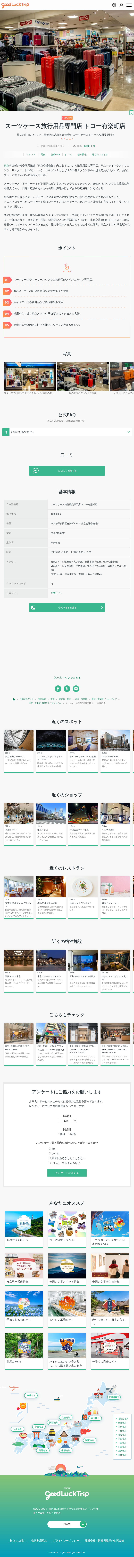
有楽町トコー (90, 146)
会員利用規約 (39, 1540)
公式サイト (56, 593)
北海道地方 (114, 1397)
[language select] (114, 5)
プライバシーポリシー (66, 1540)
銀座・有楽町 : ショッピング (104, 699)
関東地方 (42, 699)
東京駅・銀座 (65, 699)
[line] (76, 688)
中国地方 (39, 1426)
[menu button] (129, 5)
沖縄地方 (31, 1395)
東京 (6, 165)
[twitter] (67, 688)
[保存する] (131, 112)
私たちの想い (17, 1540)
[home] (15, 6)
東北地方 (95, 1418)
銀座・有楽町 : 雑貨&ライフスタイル (45, 703)
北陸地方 (65, 1417)
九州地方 (17, 1429)
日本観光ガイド (27, 699)
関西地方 (53, 1422)
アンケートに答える (67, 1172)
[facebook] (58, 688)
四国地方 (43, 1450)
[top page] (14, 699)
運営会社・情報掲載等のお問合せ (104, 1540)
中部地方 (65, 1450)
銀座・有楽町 (81, 699)
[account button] (121, 5)
